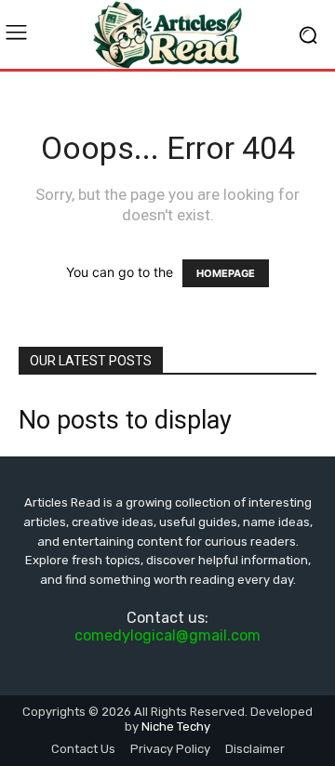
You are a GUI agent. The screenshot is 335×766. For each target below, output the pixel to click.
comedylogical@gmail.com (167, 635)
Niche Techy (175, 726)
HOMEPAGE (225, 273)
